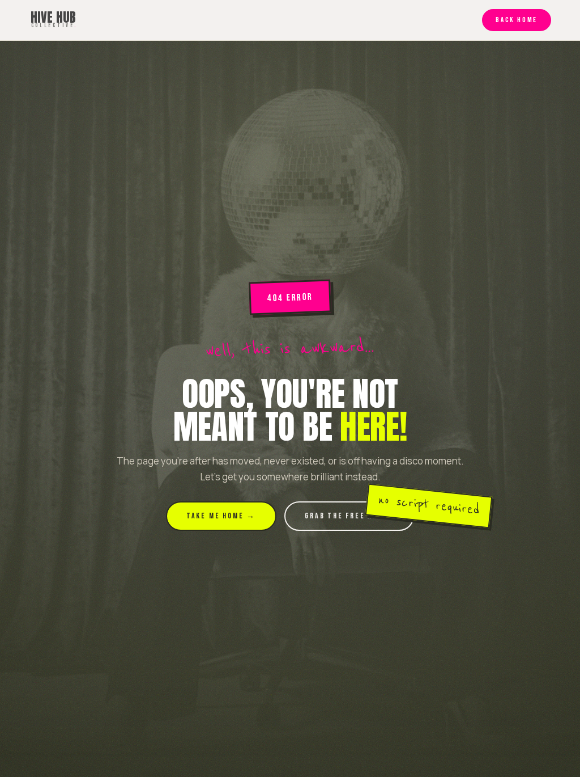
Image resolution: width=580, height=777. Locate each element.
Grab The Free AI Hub (349, 516)
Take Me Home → (221, 516)
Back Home (516, 19)
